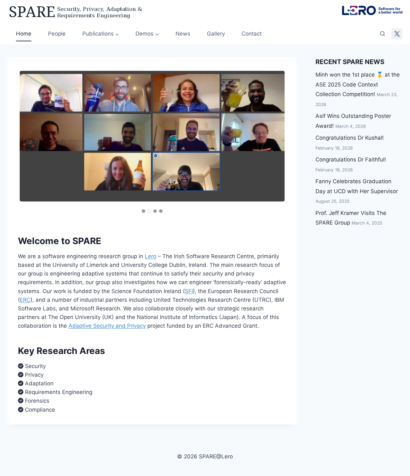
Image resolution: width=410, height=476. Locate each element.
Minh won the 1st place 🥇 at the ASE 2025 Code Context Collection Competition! (358, 84)
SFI (189, 291)
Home (23, 33)
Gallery (216, 33)
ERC (25, 300)
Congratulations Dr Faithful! (351, 159)
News (183, 33)
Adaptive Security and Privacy (107, 326)
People (57, 33)
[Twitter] (396, 34)
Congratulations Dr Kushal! (350, 138)
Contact (252, 33)
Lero (150, 256)
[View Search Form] (382, 34)
